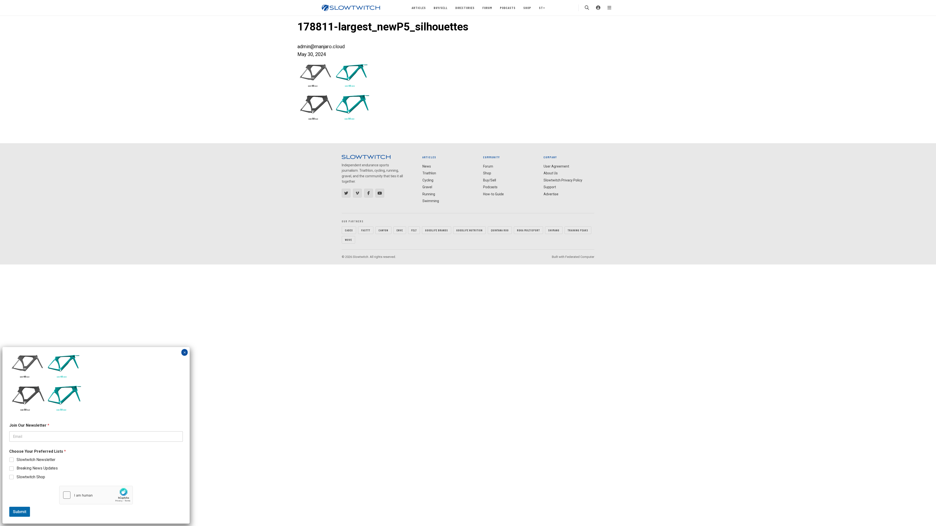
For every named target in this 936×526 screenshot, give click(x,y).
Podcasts (508, 8)
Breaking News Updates (37, 468)
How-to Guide (493, 194)
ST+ (542, 8)
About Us (551, 173)
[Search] (587, 8)
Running (428, 194)
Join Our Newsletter (29, 425)
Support (550, 187)
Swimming (430, 201)
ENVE (400, 230)
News (426, 166)
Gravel (427, 187)
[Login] (598, 8)
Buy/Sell (441, 8)
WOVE (348, 239)
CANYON (383, 230)
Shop (527, 8)
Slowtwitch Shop (31, 477)
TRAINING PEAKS (578, 230)
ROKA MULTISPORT (528, 230)
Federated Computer (579, 257)
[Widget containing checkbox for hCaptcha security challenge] (96, 495)
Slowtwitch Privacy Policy (563, 180)
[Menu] (609, 8)
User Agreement (556, 166)
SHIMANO (553, 230)
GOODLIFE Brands (436, 230)
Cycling (427, 180)
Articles (419, 8)
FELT (414, 230)
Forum (487, 8)
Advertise (551, 194)
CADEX (349, 230)
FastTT (365, 230)
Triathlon (429, 173)
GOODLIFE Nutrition (469, 230)
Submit (19, 511)
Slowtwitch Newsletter (36, 459)
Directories (465, 8)
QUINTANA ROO (500, 230)
